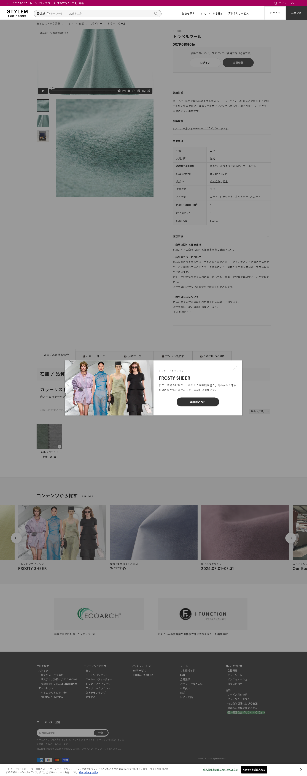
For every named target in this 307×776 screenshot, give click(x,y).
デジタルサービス (238, 13)
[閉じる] (235, 368)
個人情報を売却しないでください (220, 769)
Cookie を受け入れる (254, 769)
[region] (153, 770)
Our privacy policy (88, 772)
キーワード (56, 13)
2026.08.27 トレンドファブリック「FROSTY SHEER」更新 (48, 3)
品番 (42, 13)
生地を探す (188, 13)
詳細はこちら (198, 402)
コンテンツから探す (211, 13)
